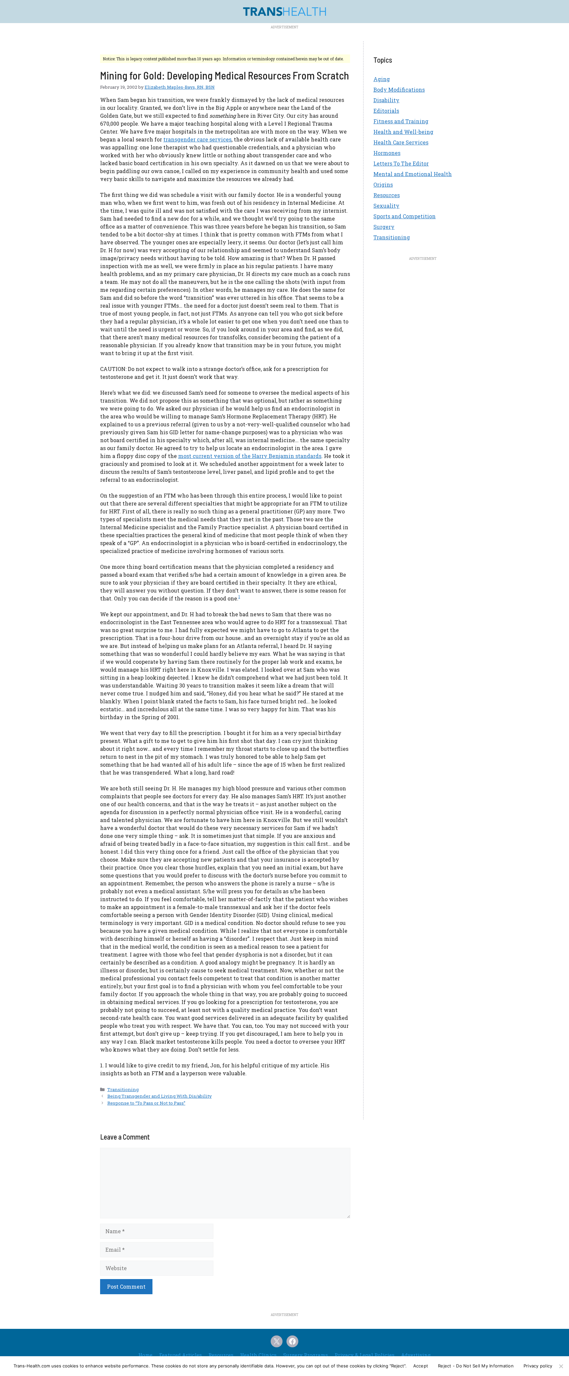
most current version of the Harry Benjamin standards (249, 455)
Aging (381, 79)
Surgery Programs (305, 1355)
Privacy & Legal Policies (364, 1355)
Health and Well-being (403, 131)
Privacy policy (538, 1365)
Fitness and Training (400, 121)
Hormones (386, 152)
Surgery (383, 226)
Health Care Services (400, 142)
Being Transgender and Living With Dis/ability (159, 1096)
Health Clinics (258, 1355)
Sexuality (386, 205)
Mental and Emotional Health (412, 173)
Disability (386, 100)
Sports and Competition (404, 216)
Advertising (416, 1355)
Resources (386, 195)
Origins (383, 184)
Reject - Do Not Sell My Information (476, 1365)
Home (145, 1355)
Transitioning (123, 1089)
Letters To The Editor (401, 163)
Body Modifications (399, 89)
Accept (420, 1365)
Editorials (386, 110)
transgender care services (197, 139)
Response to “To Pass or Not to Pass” (146, 1103)
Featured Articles (180, 1355)
